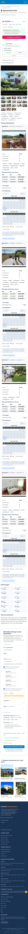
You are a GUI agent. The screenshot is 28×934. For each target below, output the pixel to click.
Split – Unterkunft (4, 899)
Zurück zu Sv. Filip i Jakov (8, 60)
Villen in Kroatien (4, 844)
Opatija (2, 870)
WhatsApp (9, 52)
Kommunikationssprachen (11, 715)
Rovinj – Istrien (4, 905)
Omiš (19, 880)
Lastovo (13, 886)
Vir (21, 874)
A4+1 (14, 24)
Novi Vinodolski (21, 869)
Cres (2, 869)
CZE (8, 717)
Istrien (3, 861)
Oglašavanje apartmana (7, 829)
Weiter (22, 193)
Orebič (17, 886)
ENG (12, 717)
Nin (5, 874)
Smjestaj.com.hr (4, 855)
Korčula (10, 886)
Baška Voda (3, 880)
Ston (23, 886)
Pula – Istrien (3, 907)
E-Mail (5, 653)
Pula (23, 863)
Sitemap (12, 931)
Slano (20, 886)
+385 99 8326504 (8, 50)
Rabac (2, 864)
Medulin (13, 863)
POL (16, 719)
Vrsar (11, 864)
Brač (7, 880)
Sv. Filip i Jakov (16, 6)
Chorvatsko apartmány (5, 849)
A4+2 (11, 24)
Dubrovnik (3, 884)
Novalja (16, 869)
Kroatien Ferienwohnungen (7, 817)
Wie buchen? (5, 922)
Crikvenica (5, 869)
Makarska (16, 880)
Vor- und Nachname (8, 647)
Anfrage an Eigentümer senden (14, 746)
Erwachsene (6, 700)
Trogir (4, 882)
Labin (10, 863)
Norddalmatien (8, 6)
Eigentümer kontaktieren (14, 37)
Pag (12, 874)
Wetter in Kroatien (4, 839)
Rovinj (5, 864)
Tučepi (7, 882)
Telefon (7, 659)
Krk (8, 869)
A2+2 (17, 24)
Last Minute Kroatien (5, 841)
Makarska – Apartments (5, 901)
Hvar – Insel (3, 903)
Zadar (2, 876)
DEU (4, 717)
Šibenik (14, 874)
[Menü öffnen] (25, 2)
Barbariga (3, 863)
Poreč (21, 863)
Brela (10, 880)
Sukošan (18, 874)
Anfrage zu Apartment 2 (9, 355)
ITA (16, 717)
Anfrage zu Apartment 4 (9, 580)
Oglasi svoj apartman (19, 931)
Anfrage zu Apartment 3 (9, 468)
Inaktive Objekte (5, 820)
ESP (20, 717)
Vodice (24, 874)
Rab (5, 870)
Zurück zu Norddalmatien (8, 62)
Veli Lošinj (8, 870)
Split (1, 882)
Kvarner (3, 867)
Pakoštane (8, 874)
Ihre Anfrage (8, 722)
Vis (10, 882)
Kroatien (2, 6)
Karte (14, 55)
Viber (21, 52)
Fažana (6, 863)
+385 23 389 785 (7, 48)
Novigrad (17, 863)
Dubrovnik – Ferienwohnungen (7, 896)
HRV (12, 719)
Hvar (12, 880)
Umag (8, 864)
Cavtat (2, 886)
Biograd (2, 874)
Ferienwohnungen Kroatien (6, 835)
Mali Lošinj (12, 869)
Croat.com (3, 853)
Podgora (23, 880)
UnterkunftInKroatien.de (5, 851)
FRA (4, 719)
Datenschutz (7, 931)
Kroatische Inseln (4, 837)
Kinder (8, 706)
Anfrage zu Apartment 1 (9, 238)
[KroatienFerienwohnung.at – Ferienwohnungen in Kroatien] (3, 2)
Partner (3, 822)
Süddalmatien (4, 878)
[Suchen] (26, 892)
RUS (8, 719)
